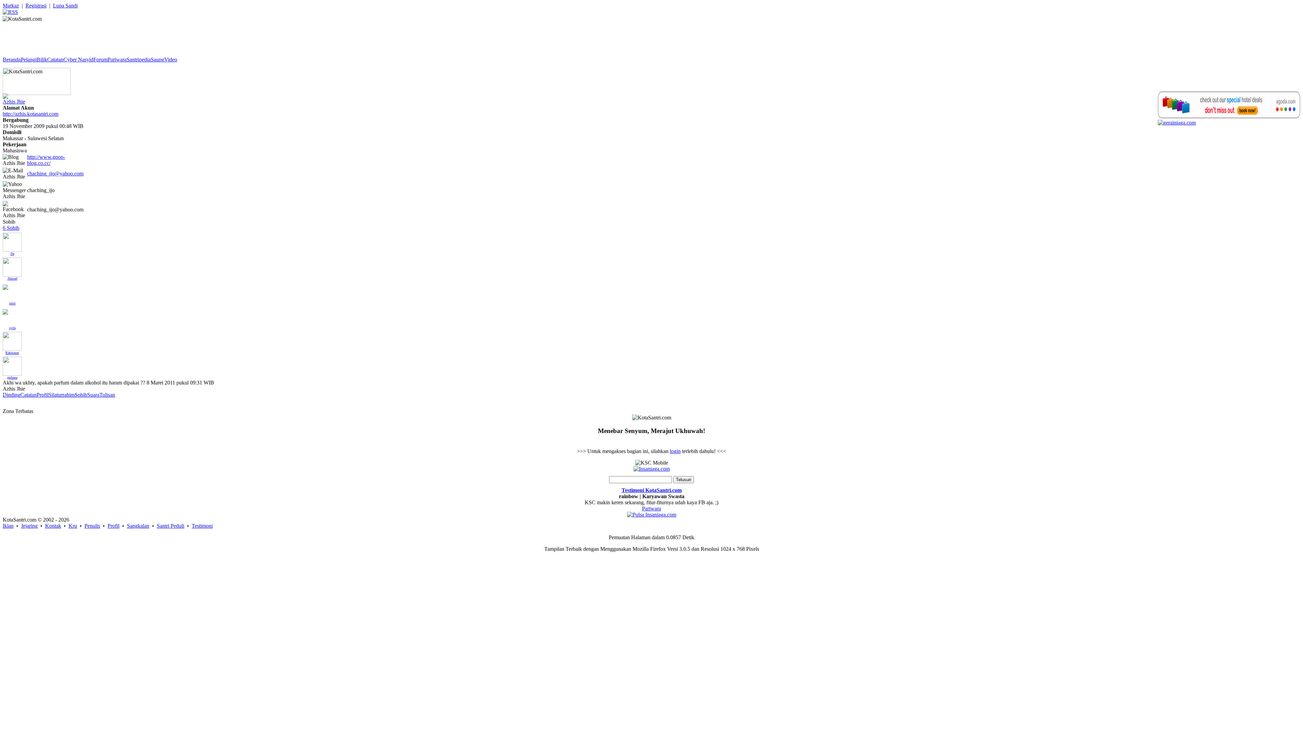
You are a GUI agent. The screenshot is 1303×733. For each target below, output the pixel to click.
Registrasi (35, 5)
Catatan (55, 59)
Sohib (81, 395)
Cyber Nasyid (78, 59)
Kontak (53, 526)
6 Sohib (11, 228)
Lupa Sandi (65, 5)
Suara (93, 395)
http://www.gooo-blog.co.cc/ (46, 160)
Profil (43, 395)
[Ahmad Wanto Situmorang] (12, 265)
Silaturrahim (62, 395)
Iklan (8, 526)
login (675, 451)
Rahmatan (12, 353)
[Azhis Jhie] (5, 94)
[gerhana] (12, 364)
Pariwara (117, 59)
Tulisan (107, 395)
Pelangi (29, 59)
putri (12, 303)
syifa (12, 328)
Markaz (11, 5)
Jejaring (29, 526)
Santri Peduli (170, 526)
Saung (157, 59)
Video (170, 59)
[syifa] (5, 310)
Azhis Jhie (14, 102)
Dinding (11, 395)
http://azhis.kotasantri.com (30, 114)
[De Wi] (12, 240)
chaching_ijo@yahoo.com (55, 173)
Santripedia (139, 59)
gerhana (12, 377)
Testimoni (202, 526)
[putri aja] (5, 285)
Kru (73, 526)
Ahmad (12, 278)
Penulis (92, 526)
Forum (100, 59)
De (12, 254)
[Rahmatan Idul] (12, 339)
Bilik (42, 59)
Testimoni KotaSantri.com (652, 490)
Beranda (12, 59)
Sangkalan (138, 526)
